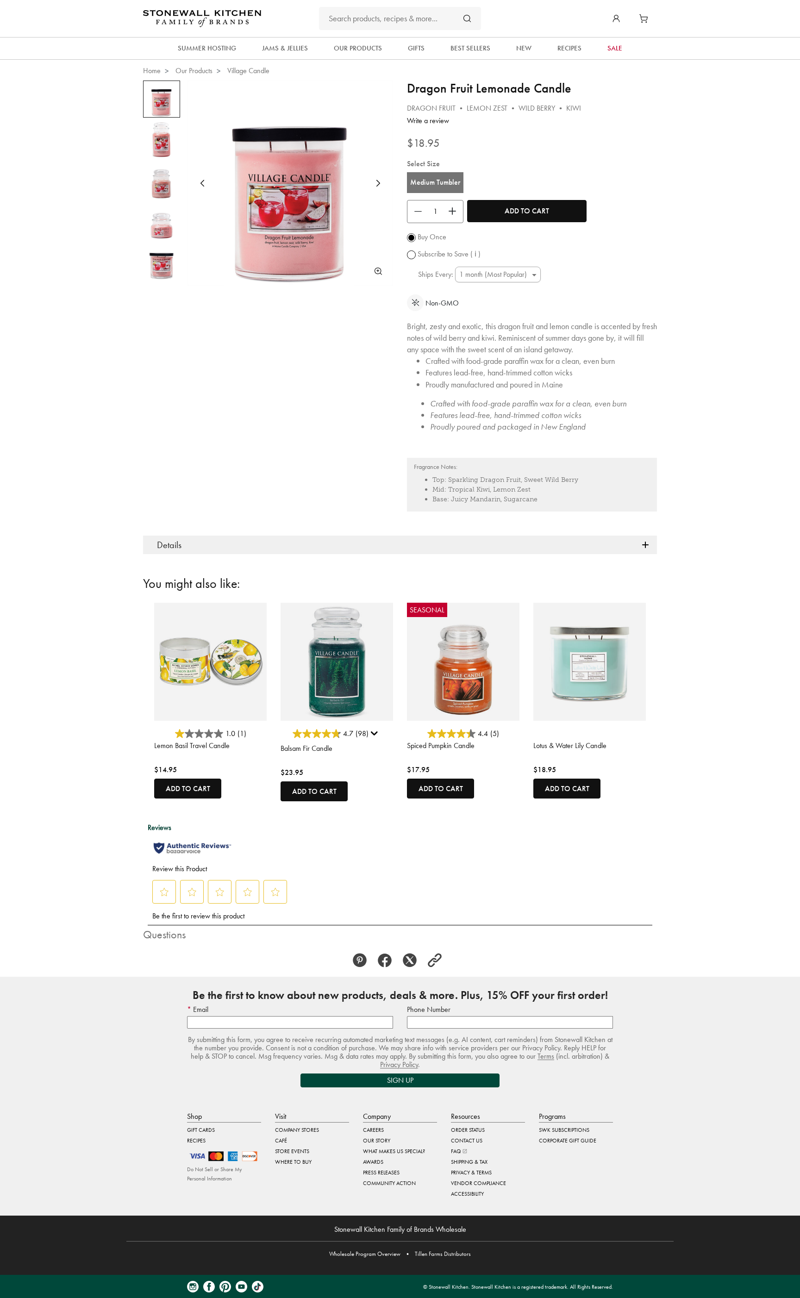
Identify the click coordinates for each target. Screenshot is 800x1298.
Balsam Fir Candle (306, 748)
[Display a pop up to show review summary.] (375, 735)
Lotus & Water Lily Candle (569, 745)
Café (281, 1140)
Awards (373, 1162)
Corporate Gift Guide (567, 1140)
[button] (616, 18)
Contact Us (466, 1140)
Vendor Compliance (478, 1183)
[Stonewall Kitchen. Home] (202, 18)
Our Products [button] (358, 48)
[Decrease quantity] (415, 211)
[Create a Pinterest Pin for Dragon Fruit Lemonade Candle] (362, 960)
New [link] (523, 48)
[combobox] (400, 18)
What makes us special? (394, 1151)
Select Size (423, 163)
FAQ (456, 1151)
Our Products (193, 70)
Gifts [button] (416, 48)
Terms (546, 1056)
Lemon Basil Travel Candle (192, 745)
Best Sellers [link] (470, 48)
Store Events (292, 1151)
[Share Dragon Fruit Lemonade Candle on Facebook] (387, 960)
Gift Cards (201, 1130)
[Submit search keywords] (467, 18)
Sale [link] (614, 48)
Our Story (376, 1140)
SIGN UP (400, 1080)
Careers (373, 1130)
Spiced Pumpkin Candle (441, 745)
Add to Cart (527, 211)
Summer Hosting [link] (207, 48)
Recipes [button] (569, 48)
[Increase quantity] (454, 211)
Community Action (389, 1183)
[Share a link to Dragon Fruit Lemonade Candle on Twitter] (412, 960)
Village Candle (248, 70)
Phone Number (428, 1009)
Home (152, 70)
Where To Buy (293, 1162)
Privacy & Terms (471, 1172)
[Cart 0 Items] (646, 18)
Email (199, 1009)
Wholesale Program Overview (364, 1254)
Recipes (196, 1140)
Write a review (428, 120)
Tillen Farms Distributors (443, 1254)
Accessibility (467, 1194)
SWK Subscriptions (564, 1130)
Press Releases (381, 1172)
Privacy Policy (399, 1064)
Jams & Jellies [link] (285, 48)
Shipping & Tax (469, 1162)
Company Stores (297, 1130)
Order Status (468, 1130)
